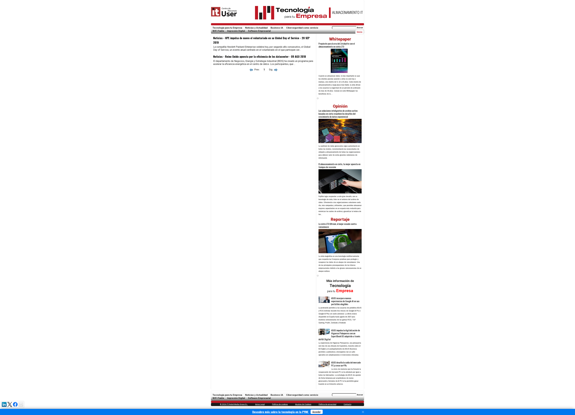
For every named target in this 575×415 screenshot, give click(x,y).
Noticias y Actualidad (256, 27)
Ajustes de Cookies (303, 404)
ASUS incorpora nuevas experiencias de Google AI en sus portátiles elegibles (345, 301)
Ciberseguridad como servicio (302, 27)
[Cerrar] (363, 412)
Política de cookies (280, 404)
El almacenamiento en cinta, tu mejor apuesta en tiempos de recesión (339, 165)
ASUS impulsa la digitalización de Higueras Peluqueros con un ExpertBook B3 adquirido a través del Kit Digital (339, 335)
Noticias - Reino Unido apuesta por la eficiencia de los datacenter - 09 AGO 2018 (259, 56)
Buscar (360, 28)
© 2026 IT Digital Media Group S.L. (234, 404)
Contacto (347, 404)
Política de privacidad (327, 404)
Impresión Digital (236, 31)
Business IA (277, 27)
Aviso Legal (260, 404)
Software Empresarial (259, 31)
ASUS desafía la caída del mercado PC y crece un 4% (346, 364)
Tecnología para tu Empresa (227, 27)
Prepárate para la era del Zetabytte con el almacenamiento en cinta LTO (336, 45)
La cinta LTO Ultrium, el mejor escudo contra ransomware (337, 225)
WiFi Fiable (218, 31)
